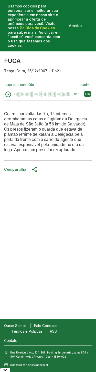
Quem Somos (15, 325)
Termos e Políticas (27, 331)
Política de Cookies (37, 28)
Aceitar (75, 25)
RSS (53, 331)
